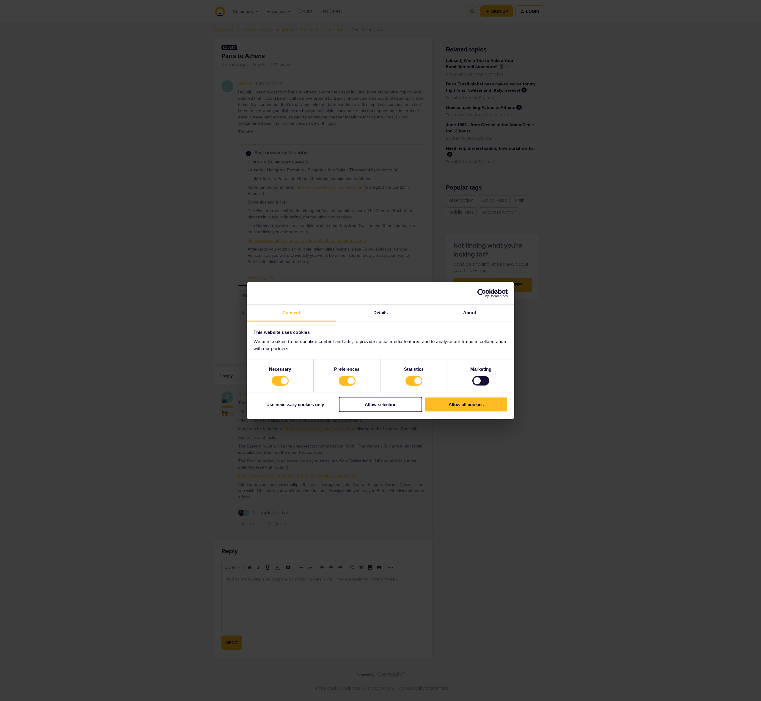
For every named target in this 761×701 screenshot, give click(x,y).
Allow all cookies (466, 404)
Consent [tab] (291, 312)
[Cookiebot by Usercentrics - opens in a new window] (482, 293)
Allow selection (381, 404)
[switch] (347, 380)
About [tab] (469, 312)
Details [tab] (380, 312)
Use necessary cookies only (295, 404)
